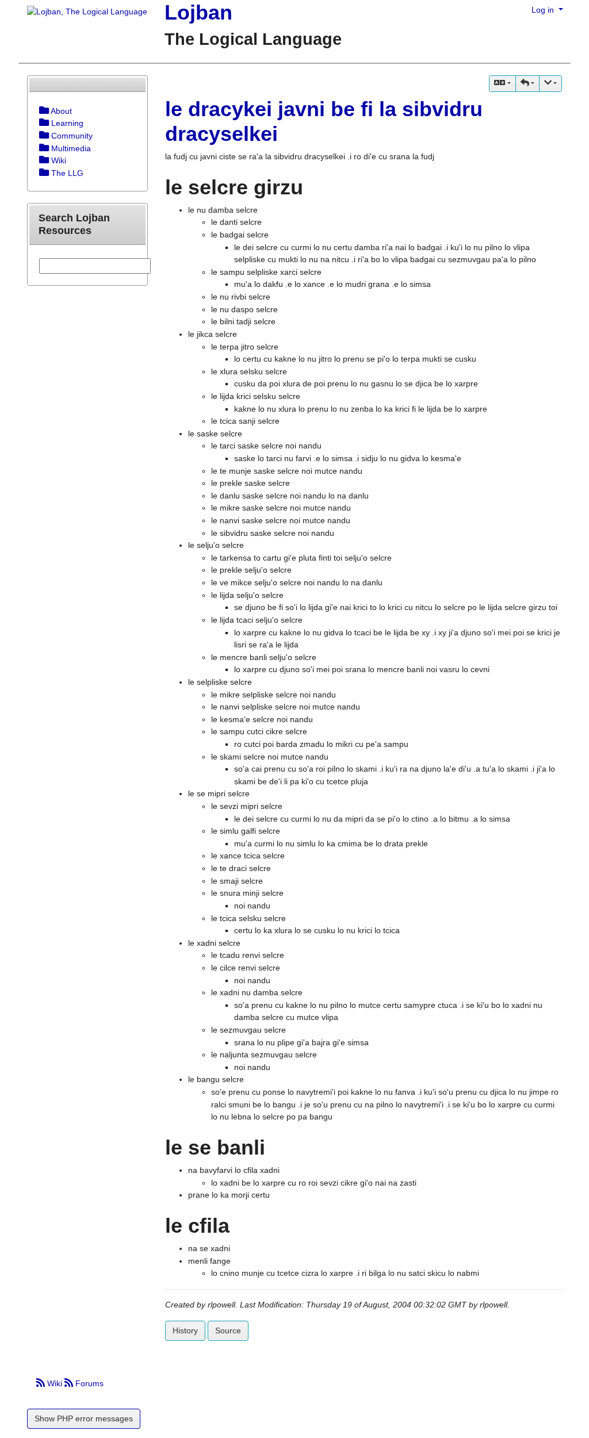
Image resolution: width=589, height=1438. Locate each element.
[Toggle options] (44, 111)
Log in (543, 9)
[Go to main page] (82, 12)
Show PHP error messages (84, 1418)
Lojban (198, 12)
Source (228, 1330)
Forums (88, 1383)
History (185, 1330)
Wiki (54, 1383)
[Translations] (502, 83)
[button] (527, 83)
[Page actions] (550, 83)
